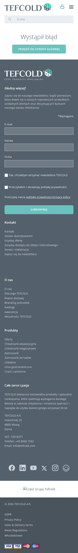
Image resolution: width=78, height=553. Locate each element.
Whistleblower (14, 535)
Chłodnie (10, 362)
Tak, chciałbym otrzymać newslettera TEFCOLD (39, 175)
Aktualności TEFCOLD (18, 316)
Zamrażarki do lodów (18, 357)
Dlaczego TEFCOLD (16, 293)
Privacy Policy (13, 519)
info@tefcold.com (24, 446)
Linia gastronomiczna (18, 367)
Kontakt (9, 231)
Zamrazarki (12, 353)
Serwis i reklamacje (17, 249)
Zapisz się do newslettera (21, 254)
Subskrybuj (39, 209)
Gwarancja (11, 312)
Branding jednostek (17, 302)
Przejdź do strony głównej (39, 49)
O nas (8, 289)
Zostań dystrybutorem (19, 236)
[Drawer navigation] (71, 7)
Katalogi (10, 307)
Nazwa (10, 140)
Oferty (8, 339)
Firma (9, 157)
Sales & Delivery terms (19, 525)
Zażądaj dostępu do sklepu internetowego (31, 245)
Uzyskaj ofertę (13, 240)
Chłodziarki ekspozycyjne (20, 344)
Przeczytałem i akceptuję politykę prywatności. (39, 187)
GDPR (8, 514)
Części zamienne (15, 371)
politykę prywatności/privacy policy (48, 197)
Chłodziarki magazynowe (20, 348)
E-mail (9, 124)
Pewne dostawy (14, 298)
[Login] (62, 7)
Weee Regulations (16, 530)
